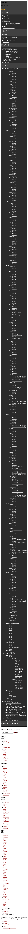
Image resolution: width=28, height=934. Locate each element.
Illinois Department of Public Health (16, 711)
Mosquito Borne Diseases (10, 49)
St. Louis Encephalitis (12, 53)
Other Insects (7, 61)
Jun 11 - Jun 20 (19, 668)
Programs (4, 34)
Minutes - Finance (17, 381)
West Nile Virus (4, 750)
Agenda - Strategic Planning (19, 550)
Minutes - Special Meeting (19, 378)
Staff (4, 20)
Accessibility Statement (6, 794)
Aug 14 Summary (19, 687)
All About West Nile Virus (5, 774)
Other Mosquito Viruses (6, 758)
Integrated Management (10, 37)
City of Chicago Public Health (14, 707)
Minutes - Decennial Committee (17, 470)
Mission (5, 15)
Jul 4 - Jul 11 (18, 673)
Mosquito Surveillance (10, 723)
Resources (4, 65)
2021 (10, 630)
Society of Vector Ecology (13, 714)
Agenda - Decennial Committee (17, 467)
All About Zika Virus (5, 781)
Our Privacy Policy (5, 790)
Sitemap (5, 926)
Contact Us (5, 31)
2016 (10, 638)
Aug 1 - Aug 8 (18, 677)
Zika (7, 56)
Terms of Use (5, 786)
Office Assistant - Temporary (14, 25)
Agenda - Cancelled (17, 530)
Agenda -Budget (16, 387)
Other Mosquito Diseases (13, 57)
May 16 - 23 (18, 661)
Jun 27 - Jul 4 (18, 671)
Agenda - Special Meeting (19, 376)
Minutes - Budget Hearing (19, 474)
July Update (18, 685)
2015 (10, 639)
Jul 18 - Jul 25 (18, 676)
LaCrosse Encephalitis (12, 51)
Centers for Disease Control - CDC (15, 706)
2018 (10, 635)
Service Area (6, 18)
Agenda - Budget (16, 312)
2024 (10, 625)
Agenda (14, 86)
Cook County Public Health (13, 709)
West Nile (8, 54)
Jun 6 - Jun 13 (18, 666)
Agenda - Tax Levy (17, 335)
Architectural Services (12, 720)
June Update (18, 684)
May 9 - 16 (17, 660)
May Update (18, 682)
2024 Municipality (14, 647)
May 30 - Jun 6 (19, 665)
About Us (4, 12)
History (5, 17)
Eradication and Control (9, 40)
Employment (6, 21)
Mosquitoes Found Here (9, 59)
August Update (19, 688)
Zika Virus (4, 754)
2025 (10, 644)
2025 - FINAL (12, 696)
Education (5, 45)
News (4, 26)
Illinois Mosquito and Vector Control (16, 712)
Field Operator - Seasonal (13, 23)
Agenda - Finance (16, 379)
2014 (10, 641)
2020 (10, 631)
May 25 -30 (18, 663)
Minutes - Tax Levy (17, 338)
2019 (10, 633)
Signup (15, 732)
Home (3, 9)
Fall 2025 (11, 652)
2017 (10, 636)
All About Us (5, 768)
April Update (18, 681)
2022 (10, 628)
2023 (10, 627)
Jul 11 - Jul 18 (18, 674)
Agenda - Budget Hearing (19, 473)
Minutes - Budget (16, 316)
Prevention (6, 42)
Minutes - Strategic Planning (19, 552)
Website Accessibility (9, 28)
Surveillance (6, 39)
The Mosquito (7, 48)
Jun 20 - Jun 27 (19, 669)
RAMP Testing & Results (12, 623)
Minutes (14, 73)
